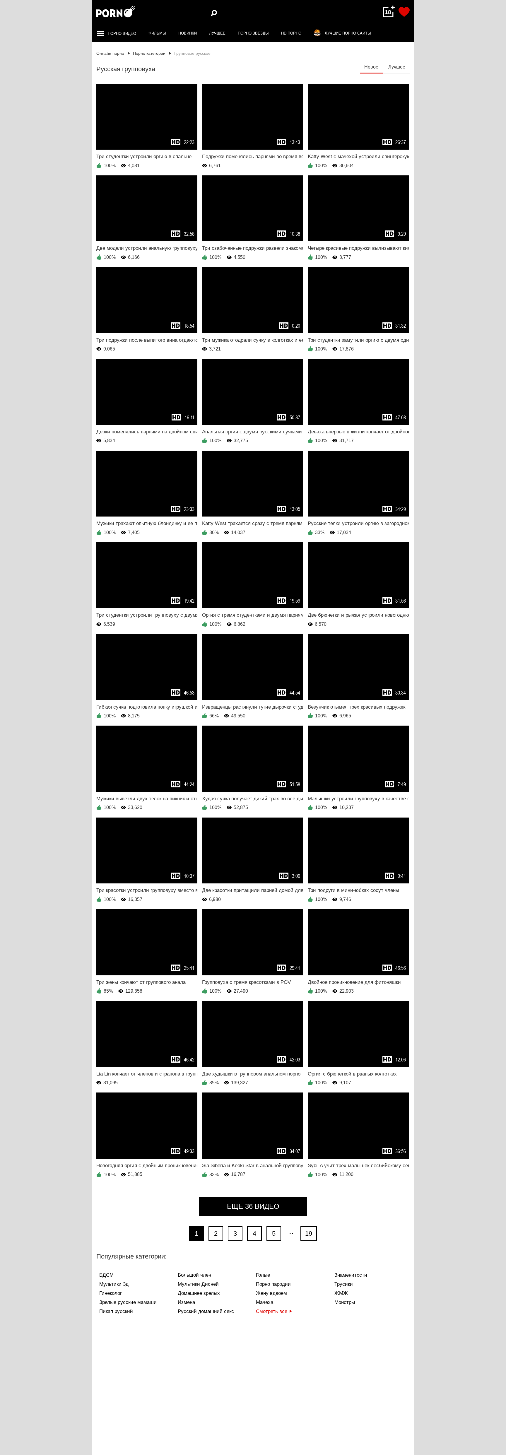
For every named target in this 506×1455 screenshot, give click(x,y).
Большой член (194, 1275)
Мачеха (264, 1302)
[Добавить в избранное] (404, 12)
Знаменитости (350, 1275)
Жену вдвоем (271, 1293)
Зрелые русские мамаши (128, 1302)
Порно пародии (273, 1284)
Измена (186, 1302)
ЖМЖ (341, 1293)
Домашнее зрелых (199, 1293)
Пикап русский (116, 1311)
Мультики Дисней (198, 1284)
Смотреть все (271, 1311)
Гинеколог (110, 1293)
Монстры (344, 1302)
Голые (263, 1275)
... (290, 1231)
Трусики (343, 1284)
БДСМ (106, 1275)
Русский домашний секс (206, 1311)
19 (308, 1233)
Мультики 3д (114, 1284)
